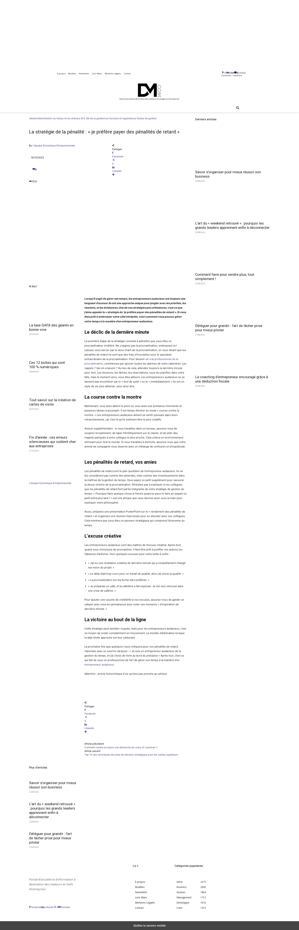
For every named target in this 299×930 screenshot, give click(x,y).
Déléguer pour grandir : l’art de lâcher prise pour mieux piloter (50, 838)
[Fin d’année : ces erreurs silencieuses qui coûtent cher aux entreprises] (52, 421)
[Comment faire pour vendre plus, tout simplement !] (232, 251)
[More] (149, 174)
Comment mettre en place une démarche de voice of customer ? (120, 747)
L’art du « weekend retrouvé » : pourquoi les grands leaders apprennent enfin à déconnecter (52, 810)
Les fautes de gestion (144, 118)
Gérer (41, 118)
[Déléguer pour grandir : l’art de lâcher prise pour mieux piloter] (232, 302)
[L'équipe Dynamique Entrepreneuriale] (39, 479)
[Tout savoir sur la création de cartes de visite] (52, 384)
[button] (238, 108)
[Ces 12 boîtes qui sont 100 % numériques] (52, 346)
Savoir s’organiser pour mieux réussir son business (52, 785)
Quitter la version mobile (149, 925)
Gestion (33, 118)
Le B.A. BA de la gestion (91, 118)
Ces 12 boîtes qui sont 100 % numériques (47, 365)
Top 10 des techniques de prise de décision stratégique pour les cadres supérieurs (131, 754)
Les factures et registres (118, 118)
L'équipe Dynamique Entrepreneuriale (54, 145)
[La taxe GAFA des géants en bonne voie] (52, 309)
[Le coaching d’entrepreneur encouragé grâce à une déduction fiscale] (232, 354)
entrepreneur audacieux (99, 664)
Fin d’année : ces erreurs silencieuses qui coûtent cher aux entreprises (52, 441)
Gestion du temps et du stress (61, 118)
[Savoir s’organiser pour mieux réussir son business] (232, 149)
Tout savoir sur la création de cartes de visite (52, 402)
